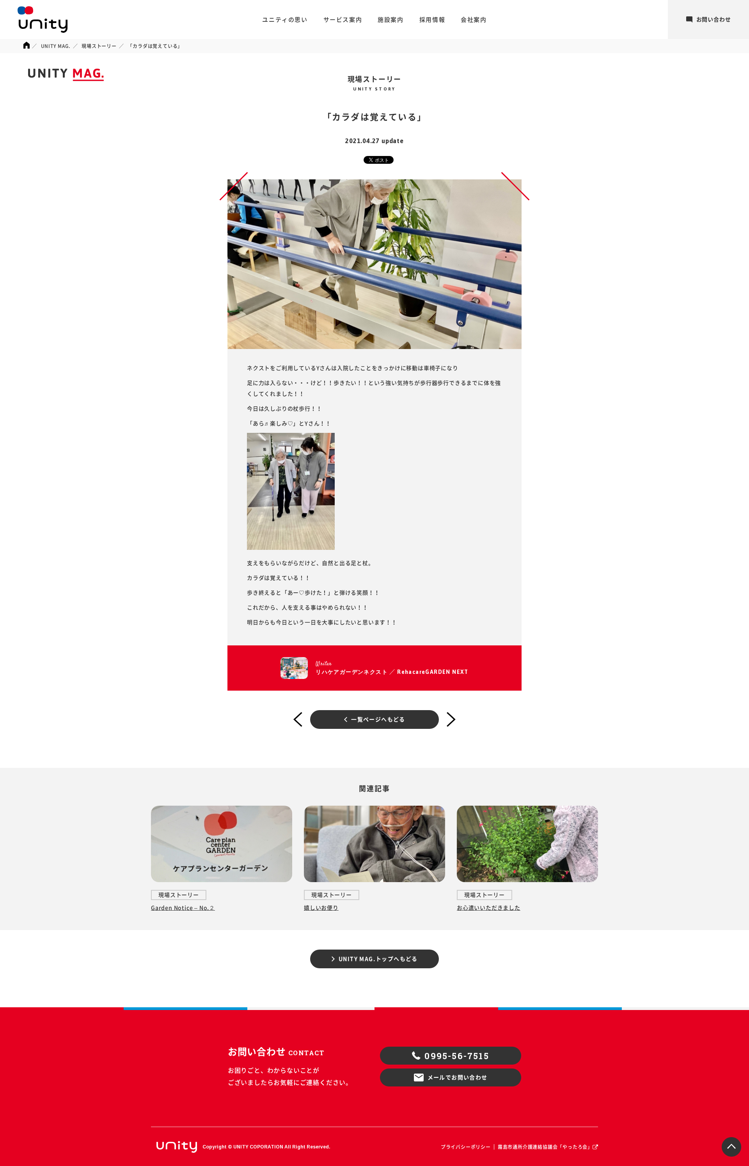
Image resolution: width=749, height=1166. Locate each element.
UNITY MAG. (56, 46)
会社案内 (473, 20)
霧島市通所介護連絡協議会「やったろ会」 (545, 1147)
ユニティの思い (284, 20)
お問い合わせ (713, 19)
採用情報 (432, 20)
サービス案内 (342, 20)
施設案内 (390, 20)
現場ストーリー (99, 46)
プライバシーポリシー (466, 1147)
